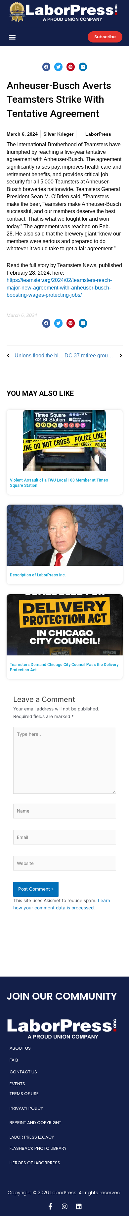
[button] (12, 37)
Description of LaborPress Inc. (38, 575)
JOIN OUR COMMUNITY (62, 996)
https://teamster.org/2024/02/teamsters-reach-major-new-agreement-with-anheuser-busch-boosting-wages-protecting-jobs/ (59, 287)
